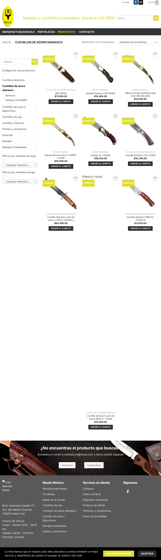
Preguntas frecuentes (95, 499)
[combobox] (20, 165)
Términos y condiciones (97, 510)
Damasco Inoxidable (16, 100)
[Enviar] (156, 18)
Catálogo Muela (94, 465)
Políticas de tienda (94, 505)
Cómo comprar (92, 494)
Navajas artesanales (55, 525)
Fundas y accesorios (14, 129)
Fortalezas (46, 31)
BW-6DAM (61, 93)
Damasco (10, 95)
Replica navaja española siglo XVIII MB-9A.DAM (140, 94)
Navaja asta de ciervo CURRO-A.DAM (61, 156)
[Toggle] (36, 88)
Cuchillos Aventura (13, 80)
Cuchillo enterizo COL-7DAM (140, 155)
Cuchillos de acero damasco (13, 88)
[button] (126, 2)
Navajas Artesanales (14, 147)
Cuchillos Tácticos (13, 123)
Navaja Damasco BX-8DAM (100, 93)
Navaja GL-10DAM (100, 155)
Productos (66, 31)
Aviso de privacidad (94, 516)
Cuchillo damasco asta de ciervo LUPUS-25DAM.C (61, 218)
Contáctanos (67, 465)
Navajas (7, 141)
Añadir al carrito (61, 101)
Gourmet (7, 135)
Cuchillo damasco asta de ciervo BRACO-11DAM (100, 417)
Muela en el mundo (54, 499)
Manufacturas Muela (18, 31)
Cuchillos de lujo (12, 116)
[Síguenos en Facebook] (135, 2)
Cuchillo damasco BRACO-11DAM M (140, 218)
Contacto (86, 31)
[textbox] (19, 165)
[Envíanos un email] (141, 2)
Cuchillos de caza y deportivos (14, 108)
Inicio (6, 42)
